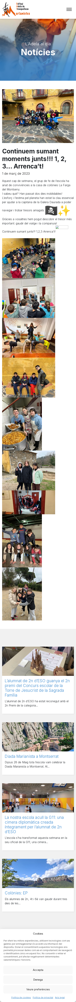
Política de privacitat (43, 997)
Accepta (38, 970)
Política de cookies (21, 997)
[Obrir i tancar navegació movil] (69, 9)
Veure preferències (38, 989)
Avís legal (60, 997)
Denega (38, 979)
